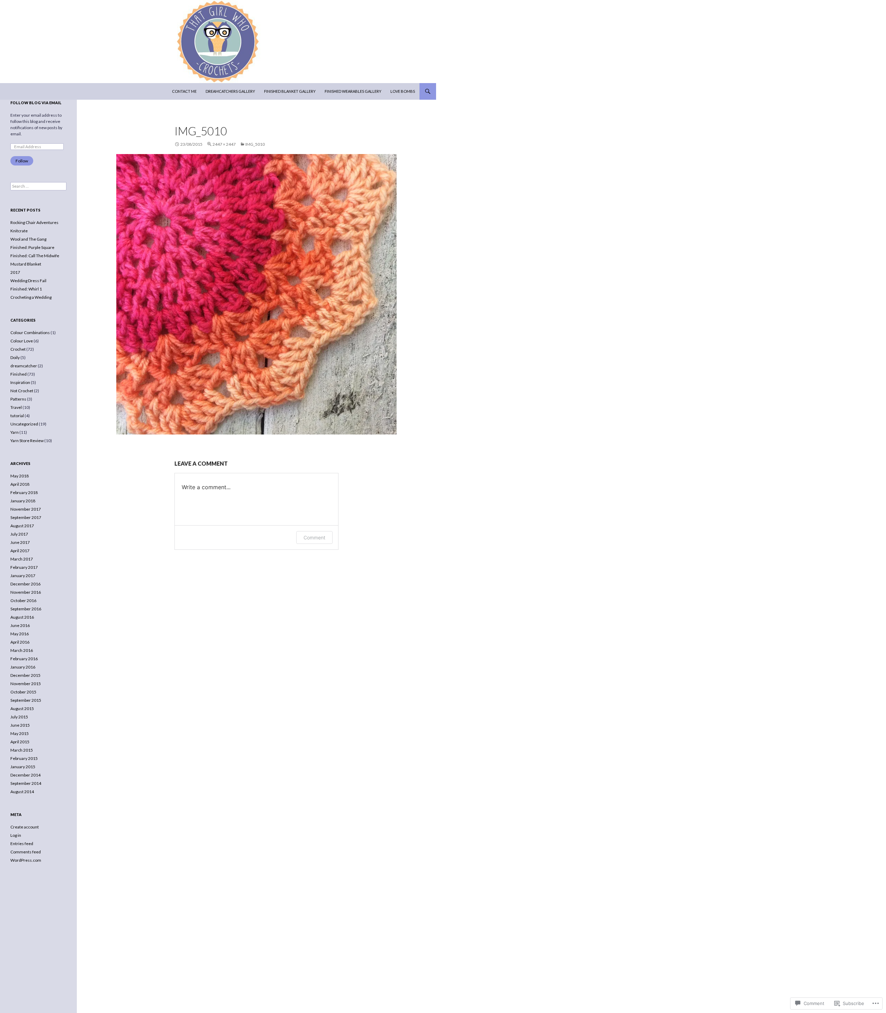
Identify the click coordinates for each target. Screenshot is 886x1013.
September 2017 (25, 517)
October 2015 (23, 691)
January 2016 (22, 667)
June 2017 (20, 542)
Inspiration (20, 382)
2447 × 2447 (224, 144)
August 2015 (22, 708)
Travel (16, 407)
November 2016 (25, 592)
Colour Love (21, 340)
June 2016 (20, 625)
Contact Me (184, 91)
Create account (24, 827)
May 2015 (19, 733)
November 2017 (25, 509)
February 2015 (24, 758)
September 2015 (25, 700)
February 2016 (24, 658)
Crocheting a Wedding (31, 297)
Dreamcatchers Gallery (230, 91)
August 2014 (22, 791)
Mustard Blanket (25, 264)
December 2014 (25, 775)
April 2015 (19, 741)
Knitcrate (19, 230)
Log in (15, 835)
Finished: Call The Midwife (34, 255)
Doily (15, 357)
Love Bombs (402, 91)
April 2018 (19, 484)
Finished (18, 374)
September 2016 (25, 608)
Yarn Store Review (27, 440)
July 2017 (19, 534)
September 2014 (25, 783)
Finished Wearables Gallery (353, 91)
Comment (314, 537)
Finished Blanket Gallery (290, 91)
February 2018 (24, 492)
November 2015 (25, 683)
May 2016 (19, 633)
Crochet (18, 349)
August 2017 (22, 525)
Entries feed (21, 843)
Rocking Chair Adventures (34, 222)
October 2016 (23, 600)
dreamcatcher (23, 365)
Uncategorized (24, 424)
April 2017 (19, 550)
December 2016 (25, 583)
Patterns (18, 399)
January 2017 (22, 575)
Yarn (14, 432)
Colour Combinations (30, 332)
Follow (22, 160)
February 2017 (24, 567)
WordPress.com (25, 860)
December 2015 (25, 675)
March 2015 (21, 750)
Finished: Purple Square (32, 247)
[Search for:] (38, 186)
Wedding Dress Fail (28, 280)
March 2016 (21, 650)
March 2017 (21, 559)
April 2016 (19, 642)
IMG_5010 (255, 144)
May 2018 (19, 475)
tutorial (17, 415)
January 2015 (22, 766)
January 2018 (22, 500)
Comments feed (25, 851)
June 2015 (20, 725)
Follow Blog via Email (36, 102)
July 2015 (19, 716)
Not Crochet (21, 390)
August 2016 (22, 617)
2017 (15, 272)
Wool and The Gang (28, 239)
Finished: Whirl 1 (26, 289)
